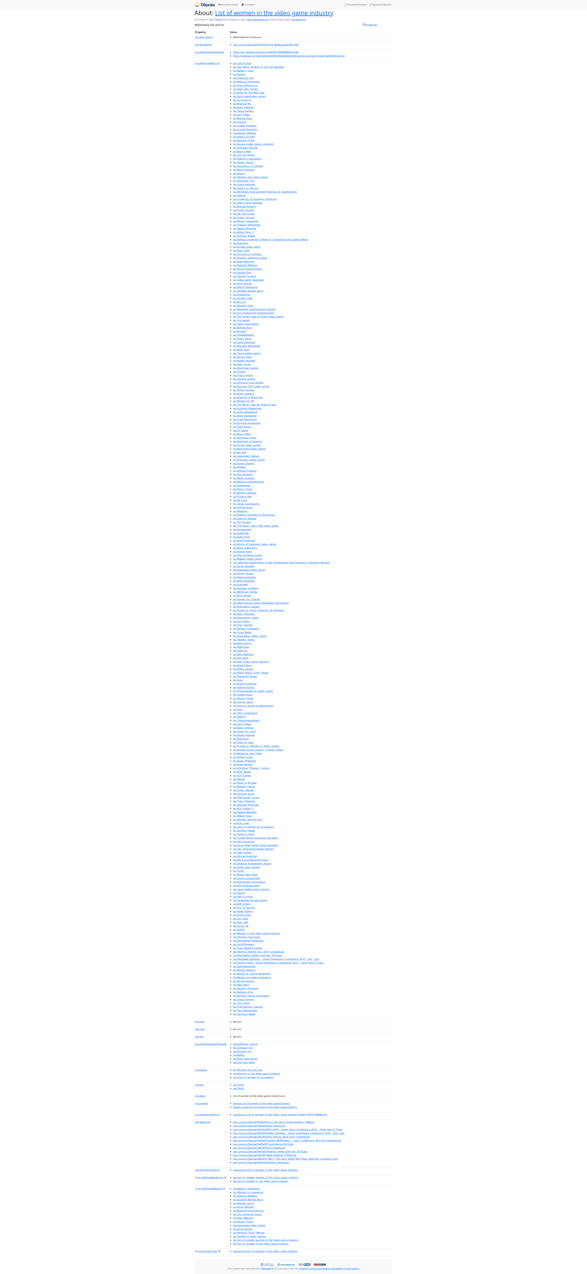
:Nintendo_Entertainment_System (254, 309)
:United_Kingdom (245, 125)
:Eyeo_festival (242, 764)
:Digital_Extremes (245, 683)
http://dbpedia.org (257, 19)
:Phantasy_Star (243, 78)
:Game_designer (244, 184)
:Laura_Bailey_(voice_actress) (251, 889)
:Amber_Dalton (243, 162)
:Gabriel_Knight (243, 687)
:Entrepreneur (243, 507)
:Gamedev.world (244, 966)
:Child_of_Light (243, 742)
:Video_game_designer (248, 203)
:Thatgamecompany (246, 720)
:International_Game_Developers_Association (261, 603)
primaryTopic (207, 1251)
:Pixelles (239, 467)
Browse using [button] (229, 4)
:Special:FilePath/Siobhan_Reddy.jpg (261, 1162)
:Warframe (241, 647)
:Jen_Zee (239, 452)
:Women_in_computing (248, 1192)
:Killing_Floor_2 (243, 232)
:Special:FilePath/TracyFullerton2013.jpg (263, 1144)
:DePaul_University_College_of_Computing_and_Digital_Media (270, 239)
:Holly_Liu (240, 650)
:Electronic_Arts (244, 180)
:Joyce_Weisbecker (245, 412)
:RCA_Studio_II (243, 808)
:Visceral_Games (244, 379)
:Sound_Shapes (243, 463)
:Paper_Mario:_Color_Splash (251, 672)
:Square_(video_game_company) (253, 144)
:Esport (239, 893)
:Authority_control (245, 1044)
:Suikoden (240, 584)
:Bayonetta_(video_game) (249, 448)
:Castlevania (241, 485)
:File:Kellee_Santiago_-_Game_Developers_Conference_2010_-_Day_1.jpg (276, 959)
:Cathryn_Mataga (244, 518)
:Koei (237, 709)
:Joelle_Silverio (243, 911)
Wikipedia (266, 1268)
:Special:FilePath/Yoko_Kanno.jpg (259, 1125)
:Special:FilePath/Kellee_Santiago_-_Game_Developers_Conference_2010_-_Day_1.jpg (288, 1133)
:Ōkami (239, 779)
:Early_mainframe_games (249, 96)
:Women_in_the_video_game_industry (256, 933)
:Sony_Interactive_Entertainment (253, 313)
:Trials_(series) (243, 375)
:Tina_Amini (241, 1003)
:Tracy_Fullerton (244, 801)
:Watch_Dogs (242, 816)
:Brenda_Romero (244, 206)
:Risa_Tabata (242, 772)
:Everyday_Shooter (245, 147)
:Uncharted (241, 320)
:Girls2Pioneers (243, 944)
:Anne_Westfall (243, 1207)
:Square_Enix (242, 272)
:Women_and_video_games (250, 177)
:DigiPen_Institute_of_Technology (254, 515)
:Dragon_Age (242, 496)
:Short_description (245, 1058)
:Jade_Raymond (243, 261)
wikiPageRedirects (210, 1177)
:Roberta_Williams (245, 265)
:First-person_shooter (247, 254)
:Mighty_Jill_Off (243, 401)
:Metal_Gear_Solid (245, 874)
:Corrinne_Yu (242, 100)
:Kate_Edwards (243, 107)
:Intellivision (241, 294)
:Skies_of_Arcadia (245, 783)
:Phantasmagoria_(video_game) (253, 691)
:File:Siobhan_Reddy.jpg (248, 940)
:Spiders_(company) (246, 628)
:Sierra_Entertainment (247, 269)
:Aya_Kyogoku (243, 474)
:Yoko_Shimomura (245, 85)
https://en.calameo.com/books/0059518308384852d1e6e (266, 52)
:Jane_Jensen (242, 595)
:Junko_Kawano (243, 393)
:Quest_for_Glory (244, 731)
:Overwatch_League (246, 606)
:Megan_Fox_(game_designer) (252, 977)
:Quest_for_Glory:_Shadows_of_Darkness (258, 610)
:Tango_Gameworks (246, 504)
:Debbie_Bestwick (245, 812)
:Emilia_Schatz (243, 757)
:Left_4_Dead (242, 724)
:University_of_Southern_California (255, 199)
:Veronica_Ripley (244, 1014)
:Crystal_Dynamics (245, 129)
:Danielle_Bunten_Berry (248, 291)
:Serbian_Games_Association (251, 995)
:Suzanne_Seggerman (247, 408)
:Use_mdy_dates (244, 1062)
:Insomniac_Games (245, 368)
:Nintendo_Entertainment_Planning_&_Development (265, 191)
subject (201, 1070)
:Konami (239, 331)
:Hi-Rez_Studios (243, 210)
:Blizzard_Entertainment (248, 482)
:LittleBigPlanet (243, 335)
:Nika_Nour (241, 984)
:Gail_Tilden (241, 114)
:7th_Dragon (242, 522)
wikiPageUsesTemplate (211, 1044)
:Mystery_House (244, 786)
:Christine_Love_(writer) (248, 382)
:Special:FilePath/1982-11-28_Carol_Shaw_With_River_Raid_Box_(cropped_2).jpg (285, 1159)
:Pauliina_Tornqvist (245, 988)
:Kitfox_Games (243, 669)
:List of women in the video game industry (261, 1103)
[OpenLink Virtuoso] (267, 1264)
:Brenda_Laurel (243, 1203)
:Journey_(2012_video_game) (251, 386)
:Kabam (239, 74)
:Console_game (243, 794)
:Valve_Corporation (246, 324)
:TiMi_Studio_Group (246, 797)
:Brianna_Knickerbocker (248, 1210)
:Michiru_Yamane (244, 493)
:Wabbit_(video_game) (247, 559)
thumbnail (203, 44)
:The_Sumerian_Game (247, 555)
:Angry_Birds (242, 338)
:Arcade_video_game (246, 247)
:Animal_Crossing (245, 470)
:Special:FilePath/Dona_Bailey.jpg (259, 1147)
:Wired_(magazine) (245, 221)
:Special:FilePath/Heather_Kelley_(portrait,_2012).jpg (270, 1151)
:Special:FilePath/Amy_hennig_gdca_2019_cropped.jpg (271, 1136)
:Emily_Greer (242, 915)
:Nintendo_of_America (247, 441)
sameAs (201, 1103)
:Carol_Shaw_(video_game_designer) (256, 845)
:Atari (238, 680)
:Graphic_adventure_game (250, 258)
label (200, 1096)
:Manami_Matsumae (246, 346)
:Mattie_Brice (242, 665)
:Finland (239, 122)
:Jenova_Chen (242, 357)
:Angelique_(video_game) (249, 570)
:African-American (245, 856)
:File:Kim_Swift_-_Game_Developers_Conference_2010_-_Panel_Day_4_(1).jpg (278, 962)
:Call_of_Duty (242, 63)
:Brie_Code (241, 823)
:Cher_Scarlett (243, 625)
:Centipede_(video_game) (249, 1225)
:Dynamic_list (242, 1051)
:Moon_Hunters (244, 169)
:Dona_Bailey (242, 632)
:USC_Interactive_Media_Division (253, 849)
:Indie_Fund (241, 537)
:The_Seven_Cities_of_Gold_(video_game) (258, 316)
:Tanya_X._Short (244, 834)
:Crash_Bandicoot (245, 419)
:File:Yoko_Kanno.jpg (246, 937)
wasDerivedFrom (207, 1114)
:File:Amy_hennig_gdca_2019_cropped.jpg (258, 951)
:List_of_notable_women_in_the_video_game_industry (265, 1177)
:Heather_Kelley (244, 639)
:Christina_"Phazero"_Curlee (251, 768)
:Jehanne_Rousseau (246, 805)
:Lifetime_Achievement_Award (252, 863)
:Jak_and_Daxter (244, 214)
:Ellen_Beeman (243, 654)
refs (199, 1021)
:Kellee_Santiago (244, 360)
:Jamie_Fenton (243, 1229)
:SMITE (238, 929)
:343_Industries (243, 841)
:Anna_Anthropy (244, 540)
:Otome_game (243, 702)
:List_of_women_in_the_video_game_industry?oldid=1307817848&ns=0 (280, 1114)
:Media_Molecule (244, 228)
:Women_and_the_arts (247, 819)
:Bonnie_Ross (242, 327)
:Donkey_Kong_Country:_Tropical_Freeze (258, 749)
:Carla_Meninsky (244, 342)
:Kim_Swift (241, 658)
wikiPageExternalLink (209, 52)
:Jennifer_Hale (243, 298)
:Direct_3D (241, 926)
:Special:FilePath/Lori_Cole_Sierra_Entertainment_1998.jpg (273, 1122)
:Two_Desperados (245, 1010)
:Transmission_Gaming (248, 1006)
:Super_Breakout (244, 761)
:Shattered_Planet (245, 676)
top (199, 1036)
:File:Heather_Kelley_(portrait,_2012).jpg (257, 955)
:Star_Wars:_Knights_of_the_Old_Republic (258, 67)
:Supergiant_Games (246, 456)
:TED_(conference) (245, 713)
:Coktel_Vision (243, 694)
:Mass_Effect (242, 434)
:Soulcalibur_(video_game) (250, 636)
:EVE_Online (241, 904)
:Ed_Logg (240, 500)
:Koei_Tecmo (242, 364)
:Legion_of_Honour (246, 188)
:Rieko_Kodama (243, 478)
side (200, 1029)
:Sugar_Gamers (243, 999)
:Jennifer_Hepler (244, 830)
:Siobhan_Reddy (244, 236)
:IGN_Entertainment (246, 885)
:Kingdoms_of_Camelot (248, 166)
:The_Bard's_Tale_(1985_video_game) (256, 526)
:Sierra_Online (243, 896)
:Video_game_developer (248, 280)
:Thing (238, 1084)
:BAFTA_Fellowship (245, 287)
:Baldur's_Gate (243, 70)
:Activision (240, 243)
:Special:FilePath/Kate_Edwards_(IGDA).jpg (264, 1155)
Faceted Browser (357, 4)
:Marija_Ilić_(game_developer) (252, 973)
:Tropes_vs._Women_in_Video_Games (256, 746)
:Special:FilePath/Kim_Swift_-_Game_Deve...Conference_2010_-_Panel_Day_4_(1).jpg (287, 1129)
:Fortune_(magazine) (246, 423)
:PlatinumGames (244, 577)
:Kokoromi (241, 738)
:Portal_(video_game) (247, 445)
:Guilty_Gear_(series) (246, 867)
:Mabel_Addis (242, 551)
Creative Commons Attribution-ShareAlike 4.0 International (329, 1268)
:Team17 (239, 716)
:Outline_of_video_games (249, 1236)
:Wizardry (240, 511)
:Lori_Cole (240, 918)
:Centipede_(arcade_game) (250, 900)
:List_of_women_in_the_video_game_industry (265, 1170)
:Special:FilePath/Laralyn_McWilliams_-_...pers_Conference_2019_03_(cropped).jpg (287, 1140)
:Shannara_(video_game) (249, 459)
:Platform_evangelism (247, 158)
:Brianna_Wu (242, 103)
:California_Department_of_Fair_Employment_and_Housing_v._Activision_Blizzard (281, 562)
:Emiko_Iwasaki (243, 790)
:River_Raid (241, 349)
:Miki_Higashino (244, 581)
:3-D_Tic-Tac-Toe (244, 907)
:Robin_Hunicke (244, 390)
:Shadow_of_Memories (248, 397)
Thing (218, 19)
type (199, 1084)
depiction (202, 1122)
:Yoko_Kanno (242, 426)
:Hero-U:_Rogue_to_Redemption (253, 705)
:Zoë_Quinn (241, 621)
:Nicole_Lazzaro (244, 981)
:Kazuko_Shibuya (244, 133)
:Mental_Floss (242, 118)
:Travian (239, 371)
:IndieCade (241, 533)
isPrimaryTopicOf (207, 1170)
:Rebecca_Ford (243, 992)
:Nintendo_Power (245, 437)
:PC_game (240, 430)
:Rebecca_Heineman (246, 81)
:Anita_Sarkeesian (245, 415)
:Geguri (239, 173)
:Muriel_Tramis (243, 698)
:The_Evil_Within (244, 155)
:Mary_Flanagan (244, 614)
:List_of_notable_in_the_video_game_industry (260, 1181)
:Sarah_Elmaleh (243, 566)
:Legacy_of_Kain (244, 136)
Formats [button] (249, 4)
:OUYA (238, 871)
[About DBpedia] (204, 4)
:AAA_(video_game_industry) (251, 661)
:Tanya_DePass (243, 111)
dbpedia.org (299, 19)
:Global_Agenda (244, 735)
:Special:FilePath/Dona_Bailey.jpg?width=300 (265, 44)
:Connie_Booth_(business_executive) (255, 838)
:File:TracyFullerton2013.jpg (250, 860)
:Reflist (238, 1055)
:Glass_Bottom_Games (247, 948)
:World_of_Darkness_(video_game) (254, 544)
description (204, 37)
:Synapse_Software (245, 588)
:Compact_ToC (243, 1047)
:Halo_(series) (242, 852)
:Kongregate (242, 529)
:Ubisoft (239, 195)
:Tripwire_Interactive (246, 225)
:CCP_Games (242, 775)
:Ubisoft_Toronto (244, 276)
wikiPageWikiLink (207, 63)
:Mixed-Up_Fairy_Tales (247, 753)
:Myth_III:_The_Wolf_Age (248, 92)
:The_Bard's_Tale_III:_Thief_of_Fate (254, 404)
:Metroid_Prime (244, 140)
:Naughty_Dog (243, 305)
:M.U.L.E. (239, 302)
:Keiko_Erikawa (243, 727)
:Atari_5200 (241, 250)
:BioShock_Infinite (245, 592)
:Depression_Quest (246, 617)
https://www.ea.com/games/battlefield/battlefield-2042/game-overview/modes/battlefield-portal (289, 56)
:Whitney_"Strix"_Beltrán (249, 1232)
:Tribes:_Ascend (243, 217)
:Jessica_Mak (242, 151)
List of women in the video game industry (274, 13)
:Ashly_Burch (242, 643)
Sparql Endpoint (381, 4)
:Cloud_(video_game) (246, 353)
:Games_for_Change (246, 599)
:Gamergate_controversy (249, 882)
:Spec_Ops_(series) (245, 89)
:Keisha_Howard (244, 970)
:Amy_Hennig (242, 283)
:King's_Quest (242, 489)
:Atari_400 (240, 922)
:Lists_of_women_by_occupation (253, 827)
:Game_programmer (246, 878)
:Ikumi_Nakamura (245, 548)
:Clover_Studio (243, 573)
